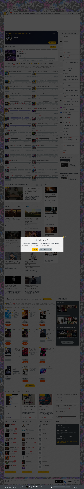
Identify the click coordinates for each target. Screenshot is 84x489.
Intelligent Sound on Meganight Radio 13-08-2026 (35, 486)
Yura (30, 487)
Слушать (35, 249)
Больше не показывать (45, 249)
